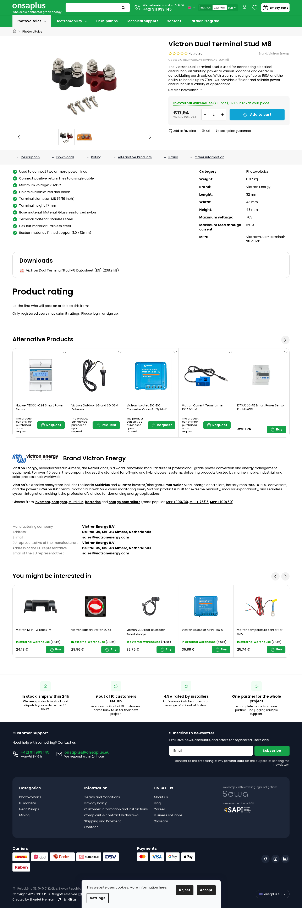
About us (161, 797)
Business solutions (168, 815)
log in (97, 313)
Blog (157, 803)
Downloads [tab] (65, 157)
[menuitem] (31, 21)
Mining (24, 815)
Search (123, 7)
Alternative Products (135, 157)
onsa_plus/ (275, 859)
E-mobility (27, 803)
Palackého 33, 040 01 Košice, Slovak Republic (49, 888)
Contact (91, 827)
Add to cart (260, 114)
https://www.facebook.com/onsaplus (265, 859)
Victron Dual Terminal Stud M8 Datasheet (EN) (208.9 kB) (72, 270)
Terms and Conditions (102, 797)
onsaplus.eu (272, 894)
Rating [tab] (96, 157)
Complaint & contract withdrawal (111, 815)
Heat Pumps (29, 809)
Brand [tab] (173, 157)
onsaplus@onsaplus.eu (87, 752)
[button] (18, 137)
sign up (112, 313)
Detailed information (183, 90)
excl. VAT (219, 8)
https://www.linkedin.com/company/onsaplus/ (285, 859)
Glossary (161, 821)
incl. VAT (206, 8)
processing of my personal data (221, 761)
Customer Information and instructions (116, 809)
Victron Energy (258, 186)
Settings (97, 898)
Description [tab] (30, 157)
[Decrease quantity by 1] (205, 114)
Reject (184, 890)
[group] (66, 137)
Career (159, 809)
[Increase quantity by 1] (222, 114)
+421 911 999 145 (157, 9)
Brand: (274, 53)
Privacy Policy (95, 803)
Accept (206, 890)
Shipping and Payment (102, 821)
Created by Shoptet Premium (33, 899)
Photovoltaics (257, 171)
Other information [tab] (209, 157)
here (162, 887)
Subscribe (272, 750)
